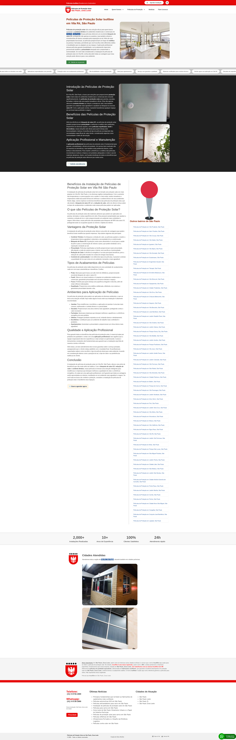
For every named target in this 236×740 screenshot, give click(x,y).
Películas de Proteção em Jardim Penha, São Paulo (149, 460)
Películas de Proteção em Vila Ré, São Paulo (146, 434)
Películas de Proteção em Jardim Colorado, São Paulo (149, 360)
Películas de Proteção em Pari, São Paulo (146, 403)
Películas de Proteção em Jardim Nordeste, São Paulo (149, 394)
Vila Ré (69, 34)
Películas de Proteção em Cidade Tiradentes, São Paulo (150, 288)
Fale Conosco (163, 9)
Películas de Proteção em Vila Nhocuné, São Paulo (148, 279)
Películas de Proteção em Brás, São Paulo (146, 445)
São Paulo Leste (145, 699)
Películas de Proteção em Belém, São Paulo (146, 381)
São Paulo (76, 34)
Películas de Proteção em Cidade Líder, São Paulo (148, 464)
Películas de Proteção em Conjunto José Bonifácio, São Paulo (150, 515)
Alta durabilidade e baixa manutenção (63, 71)
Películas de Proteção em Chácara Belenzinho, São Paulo (149, 298)
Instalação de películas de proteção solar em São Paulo (112, 706)
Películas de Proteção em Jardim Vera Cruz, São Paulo (150, 408)
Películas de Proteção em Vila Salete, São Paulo (148, 240)
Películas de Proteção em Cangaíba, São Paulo (147, 510)
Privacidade (72, 715)
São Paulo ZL (144, 701)
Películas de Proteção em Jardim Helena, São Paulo (149, 327)
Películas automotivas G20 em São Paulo (107, 701)
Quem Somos (116, 9)
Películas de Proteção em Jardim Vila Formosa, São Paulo (149, 439)
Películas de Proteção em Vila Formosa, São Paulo (148, 364)
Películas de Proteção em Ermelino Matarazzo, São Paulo (149, 274)
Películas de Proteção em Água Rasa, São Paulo (148, 429)
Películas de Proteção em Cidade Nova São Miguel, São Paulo (150, 504)
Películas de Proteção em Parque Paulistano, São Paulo (150, 344)
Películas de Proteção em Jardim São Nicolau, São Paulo (148, 474)
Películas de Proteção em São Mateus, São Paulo (148, 469)
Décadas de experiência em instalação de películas (201, 71)
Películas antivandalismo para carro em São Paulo (110, 703)
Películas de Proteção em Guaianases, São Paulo (148, 257)
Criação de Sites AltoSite (117, 737)
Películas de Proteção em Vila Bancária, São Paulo (148, 307)
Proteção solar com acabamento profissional (33, 71)
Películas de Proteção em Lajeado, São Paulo (147, 521)
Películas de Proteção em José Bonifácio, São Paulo (149, 312)
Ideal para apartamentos (87, 71)
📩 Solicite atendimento (76, 164)
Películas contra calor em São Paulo (105, 723)
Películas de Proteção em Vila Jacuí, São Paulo (147, 349)
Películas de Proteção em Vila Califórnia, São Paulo (148, 425)
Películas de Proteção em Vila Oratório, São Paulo (148, 323)
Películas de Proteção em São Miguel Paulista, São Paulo (148, 454)
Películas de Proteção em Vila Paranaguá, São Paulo (149, 390)
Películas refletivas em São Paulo (104, 717)
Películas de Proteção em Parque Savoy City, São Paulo (150, 331)
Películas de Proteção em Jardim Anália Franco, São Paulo (149, 354)
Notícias (151, 9)
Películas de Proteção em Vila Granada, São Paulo (148, 253)
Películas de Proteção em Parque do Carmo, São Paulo (150, 386)
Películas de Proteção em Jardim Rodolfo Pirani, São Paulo (149, 317)
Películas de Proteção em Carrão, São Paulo (146, 495)
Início (106, 9)
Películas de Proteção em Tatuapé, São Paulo (147, 268)
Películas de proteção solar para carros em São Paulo (112, 714)
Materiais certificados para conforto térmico (138, 71)
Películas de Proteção (135, 9)
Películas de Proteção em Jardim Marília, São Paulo (149, 490)
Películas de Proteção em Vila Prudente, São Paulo (148, 227)
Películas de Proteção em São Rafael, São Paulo (148, 368)
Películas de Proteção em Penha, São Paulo (146, 499)
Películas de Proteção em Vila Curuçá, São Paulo (148, 236)
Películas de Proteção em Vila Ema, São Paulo (147, 292)
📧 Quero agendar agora (78, 386)
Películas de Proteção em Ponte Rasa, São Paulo (148, 486)
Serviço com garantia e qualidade (110, 71)
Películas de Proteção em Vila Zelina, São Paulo (147, 412)
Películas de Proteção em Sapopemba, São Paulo (148, 283)
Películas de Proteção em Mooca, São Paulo (146, 421)
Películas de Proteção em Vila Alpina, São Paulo (147, 249)
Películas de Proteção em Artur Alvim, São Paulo (148, 399)
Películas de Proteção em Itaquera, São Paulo (147, 303)
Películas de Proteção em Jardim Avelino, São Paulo (149, 340)
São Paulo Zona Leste (147, 703)
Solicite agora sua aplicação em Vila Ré (168, 71)
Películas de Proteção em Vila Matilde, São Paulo (148, 336)
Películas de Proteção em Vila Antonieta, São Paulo (148, 373)
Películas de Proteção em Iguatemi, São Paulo (147, 244)
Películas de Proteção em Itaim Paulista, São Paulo (148, 231)
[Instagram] (167, 2)
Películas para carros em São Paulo (105, 708)
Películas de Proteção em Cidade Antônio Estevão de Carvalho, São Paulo (149, 481)
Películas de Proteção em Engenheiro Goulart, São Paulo (148, 263)
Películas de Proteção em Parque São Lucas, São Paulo (150, 449)
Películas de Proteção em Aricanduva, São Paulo (148, 416)
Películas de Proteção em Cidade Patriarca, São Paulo (149, 377)
